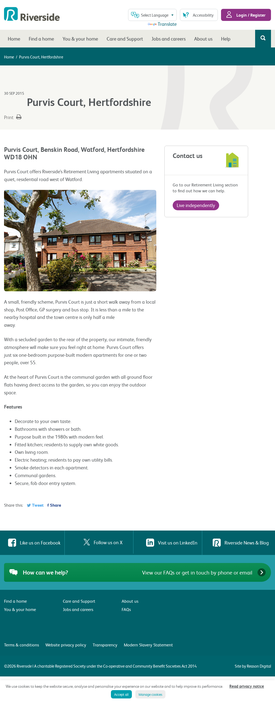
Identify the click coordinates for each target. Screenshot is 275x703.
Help (225, 38)
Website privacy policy (65, 644)
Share (55, 505)
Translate (167, 24)
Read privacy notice (246, 686)
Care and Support (125, 38)
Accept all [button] (121, 694)
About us (203, 38)
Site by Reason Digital (253, 666)
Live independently (196, 205)
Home (14, 38)
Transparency (105, 644)
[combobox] (152, 15)
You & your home (80, 38)
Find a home (41, 38)
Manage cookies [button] (150, 694)
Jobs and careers (168, 38)
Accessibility (203, 15)
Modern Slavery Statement (148, 644)
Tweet (37, 505)
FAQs (126, 609)
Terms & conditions (21, 644)
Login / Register (250, 15)
